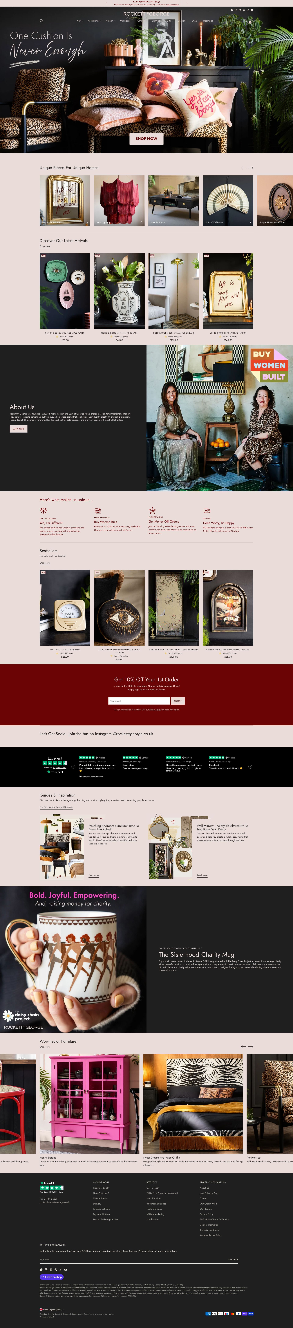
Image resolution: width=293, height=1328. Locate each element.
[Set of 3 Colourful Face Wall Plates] (65, 291)
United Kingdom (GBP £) (52, 1309)
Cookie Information (209, 1224)
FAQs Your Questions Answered (162, 1193)
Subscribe (233, 1260)
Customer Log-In (101, 1188)
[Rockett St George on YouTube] (252, 10)
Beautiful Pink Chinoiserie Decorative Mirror (173, 649)
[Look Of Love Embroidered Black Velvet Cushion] (119, 608)
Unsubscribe (152, 1219)
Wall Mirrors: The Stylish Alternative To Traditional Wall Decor (222, 828)
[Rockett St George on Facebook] (232, 10)
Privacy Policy (155, 709)
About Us (204, 1188)
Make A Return (100, 1198)
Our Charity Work (208, 1203)
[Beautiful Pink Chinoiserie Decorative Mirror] (173, 608)
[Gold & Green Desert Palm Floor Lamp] (173, 291)
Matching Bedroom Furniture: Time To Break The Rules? (114, 828)
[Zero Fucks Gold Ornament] (65, 608)
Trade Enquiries (154, 1209)
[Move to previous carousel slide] (243, 168)
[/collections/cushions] (146, 80)
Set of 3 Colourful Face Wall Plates (65, 333)
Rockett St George (61, 1314)
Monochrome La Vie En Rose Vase (119, 333)
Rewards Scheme (101, 1209)
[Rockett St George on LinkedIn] (240, 10)
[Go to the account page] (245, 21)
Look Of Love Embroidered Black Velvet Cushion (119, 651)
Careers (203, 1198)
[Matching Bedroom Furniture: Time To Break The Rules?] (72, 847)
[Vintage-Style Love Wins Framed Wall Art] (228, 608)
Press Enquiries (153, 1198)
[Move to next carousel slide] (250, 168)
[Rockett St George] (146, 14)
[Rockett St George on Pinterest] (244, 10)
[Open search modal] (41, 21)
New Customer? (101, 1193)
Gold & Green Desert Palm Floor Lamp (173, 333)
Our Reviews (206, 1209)
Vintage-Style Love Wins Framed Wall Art (228, 649)
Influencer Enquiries (156, 1203)
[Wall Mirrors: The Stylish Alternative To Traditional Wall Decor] (181, 847)
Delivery (97, 1203)
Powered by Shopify (47, 1317)
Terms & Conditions (209, 1230)
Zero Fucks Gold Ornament (65, 649)
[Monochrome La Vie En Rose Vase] (119, 291)
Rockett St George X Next (105, 1219)
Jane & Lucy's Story (209, 1193)
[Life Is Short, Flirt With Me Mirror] (228, 291)
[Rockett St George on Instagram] (236, 10)
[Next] (187, 3)
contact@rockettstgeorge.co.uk (54, 1202)
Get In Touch (152, 1188)
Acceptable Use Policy (211, 1235)
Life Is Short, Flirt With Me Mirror (228, 333)
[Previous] (106, 3)
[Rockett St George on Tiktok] (248, 10)
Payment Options (101, 1214)
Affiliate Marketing (155, 1214)
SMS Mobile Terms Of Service (214, 1219)
